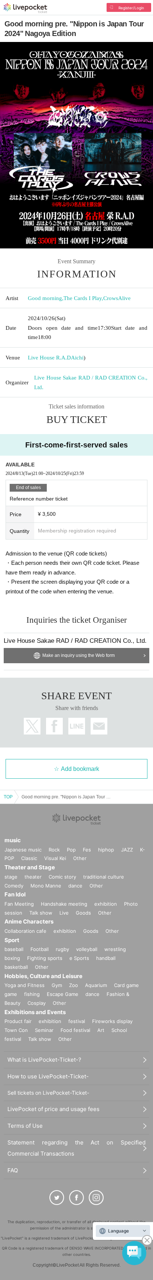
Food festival (75, 1030)
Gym (57, 985)
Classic (29, 858)
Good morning (45, 298)
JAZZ (127, 850)
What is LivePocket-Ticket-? (44, 1059)
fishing (32, 994)
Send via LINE (76, 726)
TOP (8, 796)
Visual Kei (55, 858)
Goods (83, 913)
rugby (62, 949)
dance (75, 886)
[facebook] (76, 1197)
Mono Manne (45, 886)
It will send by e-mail (99, 726)
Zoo (73, 985)
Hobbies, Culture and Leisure (43, 976)
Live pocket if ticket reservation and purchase (25, 8)
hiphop (106, 850)
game (10, 994)
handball (105, 958)
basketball (16, 967)
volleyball (86, 949)
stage (10, 877)
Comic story (62, 877)
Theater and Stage (29, 867)
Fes (87, 850)
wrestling (115, 949)
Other (80, 858)
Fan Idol (15, 894)
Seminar (44, 1030)
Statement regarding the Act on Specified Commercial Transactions (76, 1148)
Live (64, 913)
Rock (54, 850)
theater (33, 877)
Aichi (77, 358)
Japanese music (23, 850)
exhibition (105, 904)
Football (39, 949)
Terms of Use (25, 1125)
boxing (12, 958)
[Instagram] (96, 1197)
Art (100, 1030)
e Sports (79, 958)
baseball (13, 949)
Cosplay (36, 1003)
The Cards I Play (83, 298)
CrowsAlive (117, 298)
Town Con (16, 1030)
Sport (11, 940)
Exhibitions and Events (35, 1012)
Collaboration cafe (25, 931)
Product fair (18, 1021)
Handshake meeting (64, 904)
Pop (71, 850)
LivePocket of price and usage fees (53, 1109)
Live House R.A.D (49, 358)
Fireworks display (112, 1021)
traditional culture (103, 877)
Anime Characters (28, 921)
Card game (126, 985)
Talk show (40, 913)
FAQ (12, 1170)
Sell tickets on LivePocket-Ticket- (48, 1093)
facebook (54, 726)
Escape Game (62, 994)
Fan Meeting (19, 904)
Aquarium (96, 985)
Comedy (13, 886)
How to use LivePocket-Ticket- (48, 1076)
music (12, 840)
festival (76, 1021)
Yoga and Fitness (24, 985)
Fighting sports (44, 958)
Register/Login (131, 8)
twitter (32, 726)
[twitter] (56, 1197)
